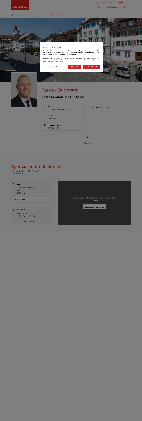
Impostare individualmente (52, 67)
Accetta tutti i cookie (91, 67)
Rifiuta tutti (74, 67)
